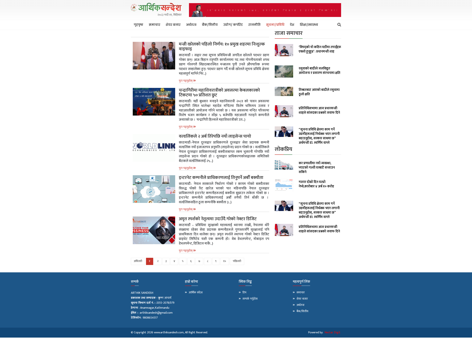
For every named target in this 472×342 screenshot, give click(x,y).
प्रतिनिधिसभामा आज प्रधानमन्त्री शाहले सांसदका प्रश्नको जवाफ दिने (319, 111)
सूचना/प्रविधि (275, 25)
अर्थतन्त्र (191, 25)
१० (224, 261)
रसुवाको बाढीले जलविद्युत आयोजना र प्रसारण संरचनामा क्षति (319, 71)
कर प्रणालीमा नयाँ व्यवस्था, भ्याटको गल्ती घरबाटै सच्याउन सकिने (317, 167)
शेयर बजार (173, 25)
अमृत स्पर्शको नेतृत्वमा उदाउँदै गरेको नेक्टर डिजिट (218, 219)
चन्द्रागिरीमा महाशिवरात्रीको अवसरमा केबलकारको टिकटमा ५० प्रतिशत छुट (219, 92)
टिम (244, 292)
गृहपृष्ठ (138, 25)
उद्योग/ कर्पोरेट (233, 25)
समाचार (154, 25)
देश (292, 25)
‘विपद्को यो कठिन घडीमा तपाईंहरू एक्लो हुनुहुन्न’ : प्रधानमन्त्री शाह (320, 49)
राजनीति (254, 25)
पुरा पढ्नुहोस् (186, 80)
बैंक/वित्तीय (210, 25)
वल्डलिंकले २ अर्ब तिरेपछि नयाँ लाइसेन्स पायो (215, 136)
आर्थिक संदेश (196, 292)
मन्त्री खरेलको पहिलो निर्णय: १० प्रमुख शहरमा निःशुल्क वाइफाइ (222, 46)
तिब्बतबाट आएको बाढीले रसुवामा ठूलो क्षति (319, 92)
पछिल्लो (237, 261)
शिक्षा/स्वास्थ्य (309, 25)
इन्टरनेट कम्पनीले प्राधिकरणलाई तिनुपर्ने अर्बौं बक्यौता (221, 177)
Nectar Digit (332, 332)
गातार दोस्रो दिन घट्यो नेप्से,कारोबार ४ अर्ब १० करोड (316, 184)
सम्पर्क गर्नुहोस (250, 299)
